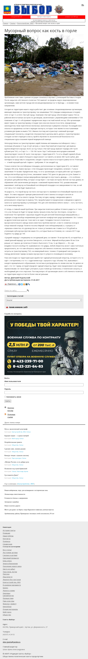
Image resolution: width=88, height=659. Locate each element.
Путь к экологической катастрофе (16, 429)
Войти (7, 401)
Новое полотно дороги (12, 506)
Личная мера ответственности (14, 494)
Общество (15, 445)
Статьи (12, 23)
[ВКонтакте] (19, 284)
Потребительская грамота (13, 442)
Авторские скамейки (11, 502)
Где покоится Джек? (11, 475)
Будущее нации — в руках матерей (16, 436)
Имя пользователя (12, 381)
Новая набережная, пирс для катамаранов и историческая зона (26, 490)
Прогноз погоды (10, 409)
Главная (5, 23)
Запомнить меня (13, 397)
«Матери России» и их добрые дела (16, 462)
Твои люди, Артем (22, 471)
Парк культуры (16, 458)
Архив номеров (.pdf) (18, 307)
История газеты (9, 530)
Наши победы (8, 536)
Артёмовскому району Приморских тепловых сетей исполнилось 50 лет (29, 513)
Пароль (7, 389)
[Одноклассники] (24, 284)
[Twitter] (22, 284)
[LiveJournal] (29, 284)
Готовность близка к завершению (16, 498)
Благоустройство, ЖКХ (25, 23)
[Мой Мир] (26, 284)
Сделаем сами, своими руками (15, 449)
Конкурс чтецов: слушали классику (16, 455)
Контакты (6, 539)
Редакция (6, 533)
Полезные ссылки (11, 415)
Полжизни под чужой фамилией (15, 468)
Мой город (15, 438)
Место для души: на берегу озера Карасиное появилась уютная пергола (29, 510)
